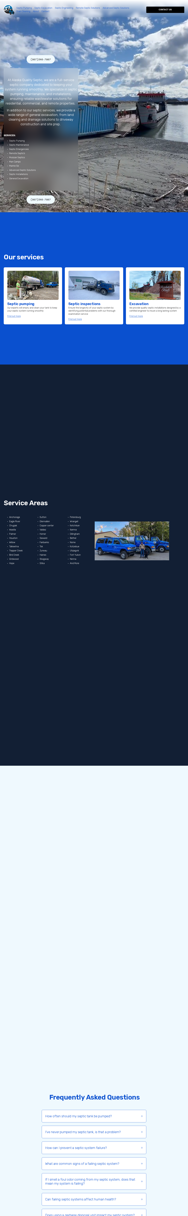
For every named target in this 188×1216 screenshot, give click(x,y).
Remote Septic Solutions (88, 8)
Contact (45, 11)
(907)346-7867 (41, 59)
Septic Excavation (43, 8)
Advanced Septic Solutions (116, 8)
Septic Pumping (24, 8)
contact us (165, 10)
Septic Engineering (64, 8)
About (36, 11)
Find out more (14, 316)
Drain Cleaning (23, 11)
